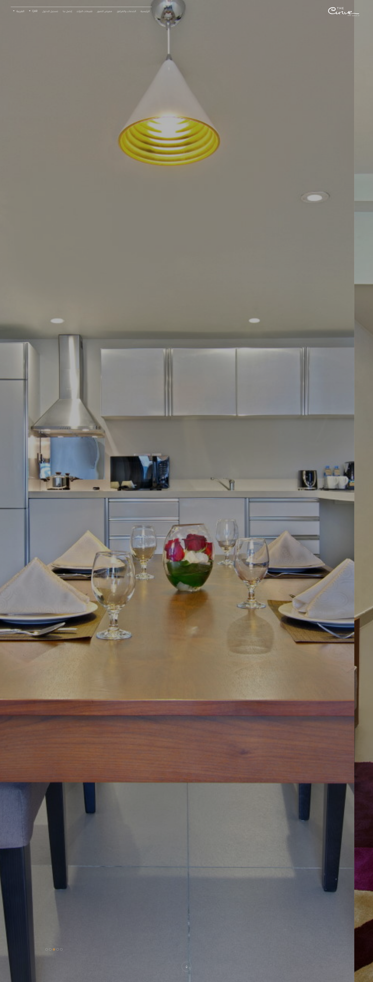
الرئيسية (145, 11)
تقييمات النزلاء (84, 11)
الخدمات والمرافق (126, 11)
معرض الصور (104, 11)
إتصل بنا (67, 11)
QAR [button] (34, 11)
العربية (20, 11)
